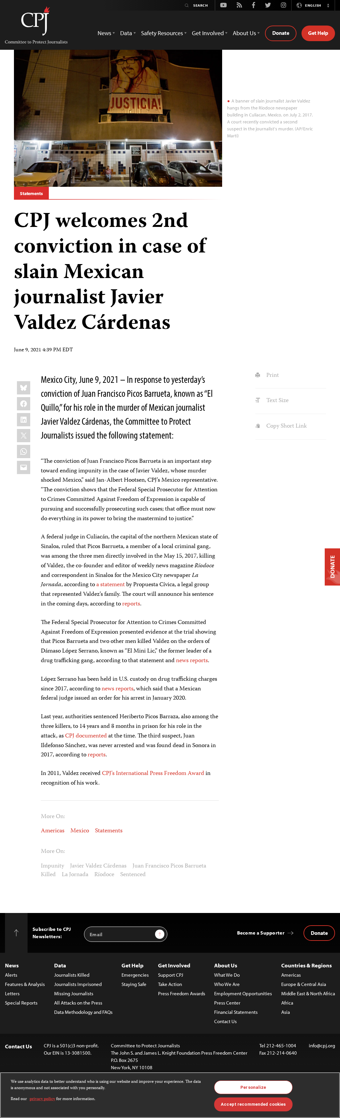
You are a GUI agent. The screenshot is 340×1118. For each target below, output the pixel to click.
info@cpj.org (322, 1045)
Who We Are (227, 984)
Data (60, 965)
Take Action (170, 984)
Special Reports (21, 1003)
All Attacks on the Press (78, 1003)
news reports (192, 661)
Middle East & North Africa (308, 993)
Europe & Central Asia (303, 984)
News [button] (104, 33)
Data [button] (126, 33)
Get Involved (174, 965)
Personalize (253, 1087)
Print (272, 376)
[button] (328, 5)
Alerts (11, 975)
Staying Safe (134, 984)
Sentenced (133, 875)
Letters (12, 993)
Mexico (79, 831)
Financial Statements (236, 1012)
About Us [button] (244, 33)
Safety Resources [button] (162, 33)
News (12, 965)
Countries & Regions (306, 965)
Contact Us (225, 1021)
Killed (48, 875)
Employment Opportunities (243, 993)
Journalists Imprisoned (78, 984)
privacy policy (42, 1099)
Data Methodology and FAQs (83, 1012)
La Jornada (75, 875)
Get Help (318, 33)
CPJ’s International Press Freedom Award (153, 774)
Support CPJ (170, 975)
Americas (52, 831)
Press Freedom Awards (181, 993)
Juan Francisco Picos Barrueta (169, 866)
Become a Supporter (261, 933)
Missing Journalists (73, 993)
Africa (287, 1003)
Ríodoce (104, 875)
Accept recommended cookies (253, 1104)
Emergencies (135, 975)
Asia (285, 1012)
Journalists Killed (71, 975)
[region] (170, 1095)
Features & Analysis (25, 984)
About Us (225, 965)
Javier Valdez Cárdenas (98, 866)
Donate (280, 33)
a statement (110, 585)
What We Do (227, 975)
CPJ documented (86, 736)
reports (131, 604)
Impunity (52, 866)
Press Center (227, 1003)
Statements (31, 193)
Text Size (276, 401)
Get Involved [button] (208, 33)
